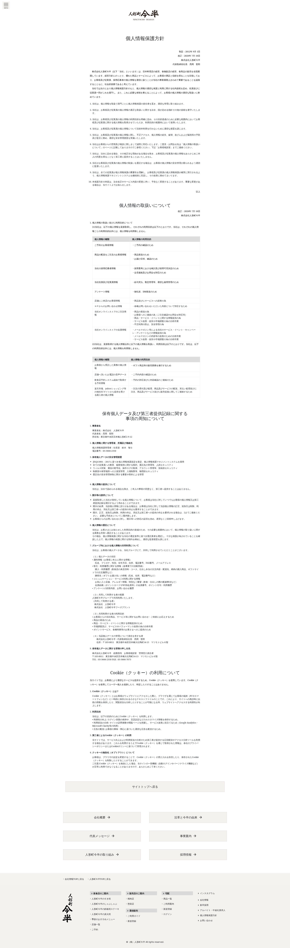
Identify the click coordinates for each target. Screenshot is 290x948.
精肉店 (130, 898)
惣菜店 (130, 903)
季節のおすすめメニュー (102, 919)
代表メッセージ (100, 836)
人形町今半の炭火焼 (100, 914)
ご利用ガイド (133, 915)
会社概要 (99, 817)
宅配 (166, 893)
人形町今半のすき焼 (100, 898)
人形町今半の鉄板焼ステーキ (104, 908)
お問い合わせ (205, 920)
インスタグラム (206, 893)
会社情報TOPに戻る (73, 879)
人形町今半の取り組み (99, 854)
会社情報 (203, 899)
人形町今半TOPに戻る (99, 879)
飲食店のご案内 (100, 893)
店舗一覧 (95, 924)
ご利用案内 (168, 903)
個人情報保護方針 (207, 915)
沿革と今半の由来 (185, 817)
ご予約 (94, 929)
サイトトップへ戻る (145, 787)
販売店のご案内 (135, 893)
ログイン (167, 914)
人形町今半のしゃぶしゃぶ (103, 903)
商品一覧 (167, 898)
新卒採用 (203, 905)
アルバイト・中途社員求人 (211, 910)
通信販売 (132, 910)
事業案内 (186, 836)
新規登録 (131, 921)
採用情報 (186, 854)
